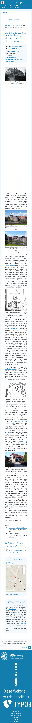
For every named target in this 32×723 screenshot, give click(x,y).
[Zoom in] (24, 567)
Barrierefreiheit (16, 715)
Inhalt (16, 722)
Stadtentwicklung (11, 57)
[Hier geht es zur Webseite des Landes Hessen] (2, 2)
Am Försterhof (14, 51)
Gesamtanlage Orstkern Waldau (18, 528)
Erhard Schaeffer (17, 46)
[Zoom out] (24, 570)
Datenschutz (16, 717)
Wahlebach (14, 329)
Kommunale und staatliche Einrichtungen (14, 60)
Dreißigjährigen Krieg (11, 369)
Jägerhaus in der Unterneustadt (16, 422)
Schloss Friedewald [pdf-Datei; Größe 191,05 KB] (17, 551)
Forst (8, 432)
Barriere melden (16, 713)
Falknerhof (24, 441)
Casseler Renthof (10, 265)
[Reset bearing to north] (24, 572)
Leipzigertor (12, 609)
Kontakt (16, 720)
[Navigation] (29, 2)
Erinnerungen (16, 25)
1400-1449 (14, 49)
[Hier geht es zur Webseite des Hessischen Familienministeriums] (16, 653)
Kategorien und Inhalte (12, 19)
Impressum (16, 711)
